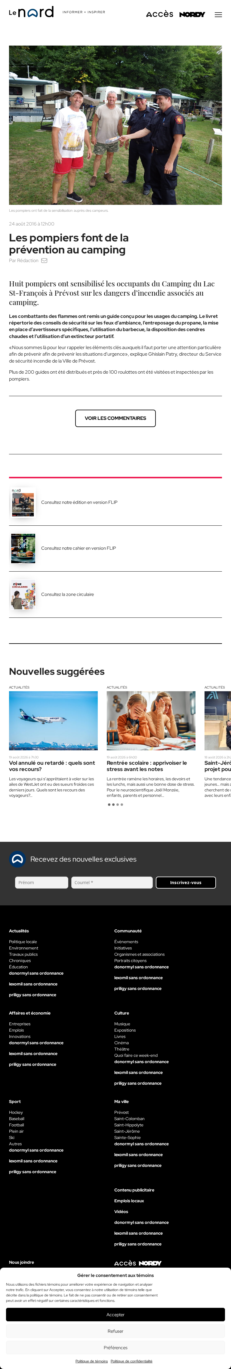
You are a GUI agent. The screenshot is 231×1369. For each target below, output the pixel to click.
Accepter (115, 1315)
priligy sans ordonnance (32, 994)
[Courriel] (44, 260)
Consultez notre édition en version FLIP (79, 502)
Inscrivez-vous (186, 882)
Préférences (116, 1348)
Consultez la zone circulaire (67, 594)
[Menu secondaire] (218, 14)
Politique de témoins (91, 1361)
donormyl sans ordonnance (36, 973)
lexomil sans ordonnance (33, 984)
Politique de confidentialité (131, 1361)
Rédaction (27, 260)
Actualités (19, 687)
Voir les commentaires (115, 418)
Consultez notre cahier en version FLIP (78, 548)
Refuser (115, 1331)
